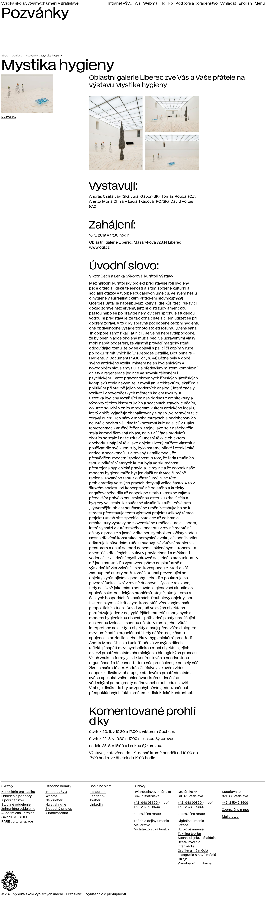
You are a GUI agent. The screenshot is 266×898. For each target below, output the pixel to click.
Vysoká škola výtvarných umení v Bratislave (40, 3)
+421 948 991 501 (190, 802)
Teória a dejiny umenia (151, 821)
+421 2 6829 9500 (191, 807)
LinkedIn (96, 804)
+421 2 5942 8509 (235, 802)
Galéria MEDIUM (14, 817)
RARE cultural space (17, 821)
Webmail (151, 3)
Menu (260, 3)
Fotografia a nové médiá (197, 855)
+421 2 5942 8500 (147, 807)
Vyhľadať (228, 3)
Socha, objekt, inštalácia (197, 838)
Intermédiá (186, 846)
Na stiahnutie (55, 804)
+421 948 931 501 (146, 802)
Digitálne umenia (191, 821)
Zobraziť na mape (147, 814)
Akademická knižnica (17, 813)
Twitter (95, 800)
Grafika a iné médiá (193, 850)
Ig (164, 3)
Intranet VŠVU (120, 3)
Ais (138, 3)
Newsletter (53, 800)
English (245, 3)
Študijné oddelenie (16, 804)
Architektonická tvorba (151, 829)
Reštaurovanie (189, 842)
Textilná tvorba (189, 833)
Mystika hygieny (51, 56)
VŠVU (4, 56)
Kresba (183, 825)
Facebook (97, 796)
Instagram (98, 791)
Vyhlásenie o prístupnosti (106, 894)
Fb (170, 3)
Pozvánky (32, 56)
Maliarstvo (142, 825)
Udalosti (17, 56)
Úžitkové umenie (191, 829)
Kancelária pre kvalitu (18, 791)
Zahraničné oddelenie (18, 808)
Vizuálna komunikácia (195, 863)
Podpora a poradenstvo (197, 3)
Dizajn (182, 859)
